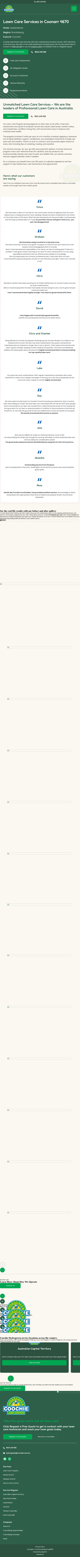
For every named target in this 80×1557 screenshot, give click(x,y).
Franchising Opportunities (13, 1530)
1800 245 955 (17, 47)
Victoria (6, 1507)
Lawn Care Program (10, 1471)
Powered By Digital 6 (40, 1552)
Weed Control (8, 1475)
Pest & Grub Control (11, 1483)
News (5, 1539)
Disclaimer (40, 1554)
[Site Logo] (9, 9)
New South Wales (9, 1498)
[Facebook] (5, 1459)
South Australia (9, 1515)
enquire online (36, 47)
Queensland (7, 1502)
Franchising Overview (11, 1534)
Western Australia (10, 1511)
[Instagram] (9, 1459)
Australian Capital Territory (13, 1494)
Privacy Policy (40, 1547)
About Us (6, 1526)
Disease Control (9, 1479)
